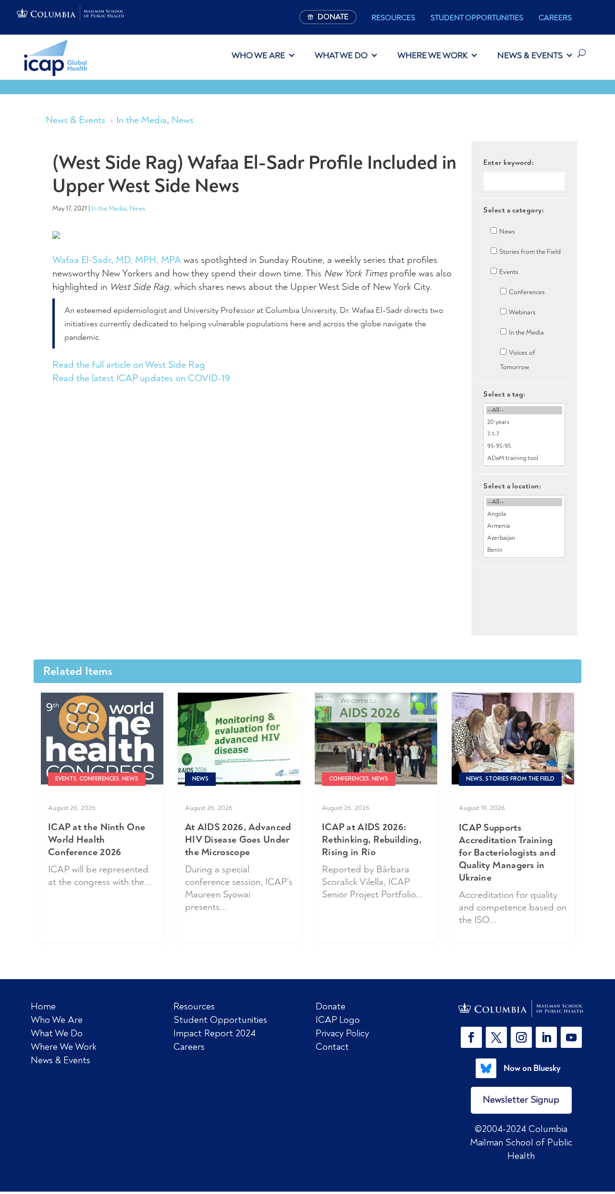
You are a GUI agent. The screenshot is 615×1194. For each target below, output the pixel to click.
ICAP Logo (338, 1020)
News (183, 120)
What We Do (341, 55)
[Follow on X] (496, 1037)
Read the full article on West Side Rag (128, 365)
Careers (555, 18)
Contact (332, 1047)
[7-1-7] (524, 434)
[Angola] (524, 514)
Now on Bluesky (532, 1068)
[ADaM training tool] (524, 458)
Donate (330, 1006)
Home (43, 1006)
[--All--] (524, 410)
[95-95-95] (524, 446)
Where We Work (432, 55)
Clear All (524, 583)
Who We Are (258, 55)
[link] (521, 1009)
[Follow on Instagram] (521, 1037)
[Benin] (524, 550)
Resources (393, 18)
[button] (473, 1037)
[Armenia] (524, 526)
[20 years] (524, 422)
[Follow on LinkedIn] (546, 1037)
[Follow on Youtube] (571, 1037)
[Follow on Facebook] (471, 1037)
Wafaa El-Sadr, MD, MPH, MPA (116, 260)
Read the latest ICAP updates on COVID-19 (141, 378)
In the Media (141, 120)
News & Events (530, 55)
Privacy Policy (342, 1033)
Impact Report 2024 (214, 1033)
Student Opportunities (476, 18)
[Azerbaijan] (524, 538)
